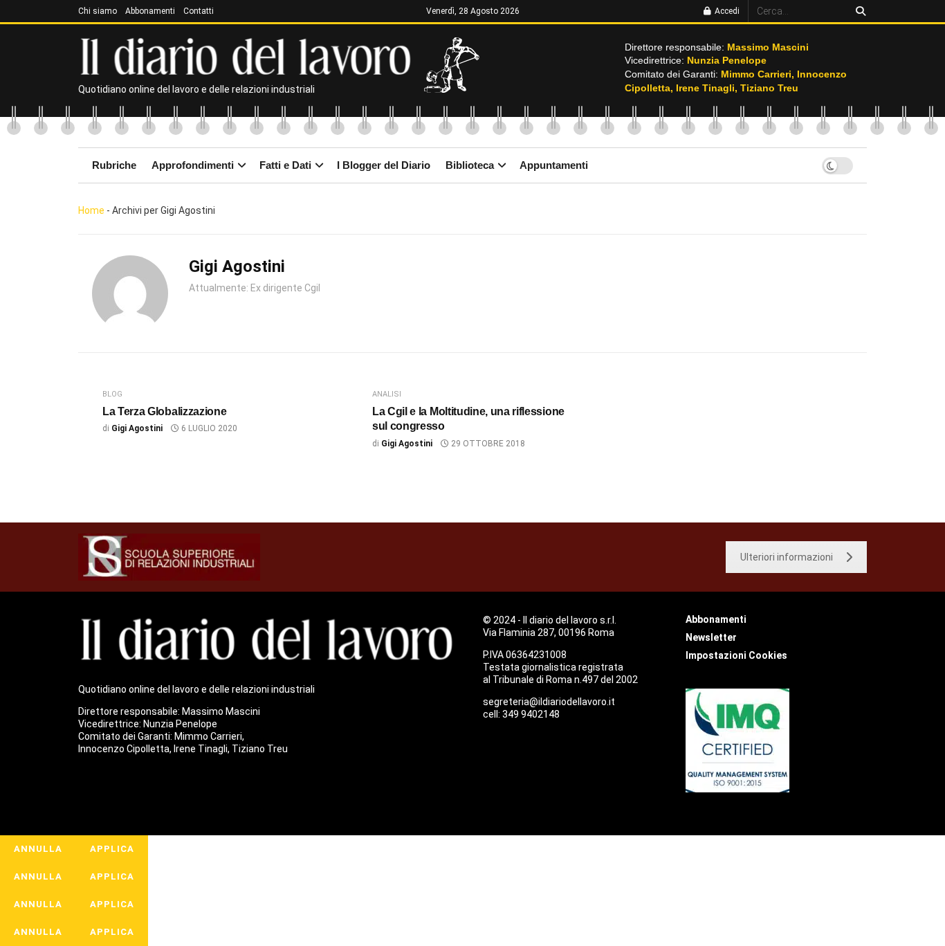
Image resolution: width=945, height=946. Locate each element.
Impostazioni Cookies (736, 655)
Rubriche (114, 165)
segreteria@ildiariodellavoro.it (549, 701)
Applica (112, 849)
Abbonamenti (150, 11)
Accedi (726, 11)
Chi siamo (97, 11)
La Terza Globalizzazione (164, 411)
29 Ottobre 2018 (487, 443)
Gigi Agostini (137, 428)
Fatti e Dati (285, 165)
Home (91, 210)
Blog (112, 394)
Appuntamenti (554, 165)
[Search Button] (858, 11)
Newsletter (711, 637)
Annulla (38, 849)
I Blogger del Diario (383, 165)
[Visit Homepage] (248, 55)
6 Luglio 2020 (208, 428)
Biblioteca (470, 165)
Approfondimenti (193, 165)
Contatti (198, 11)
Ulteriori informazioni (786, 557)
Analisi (386, 394)
